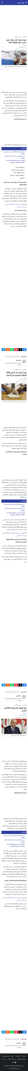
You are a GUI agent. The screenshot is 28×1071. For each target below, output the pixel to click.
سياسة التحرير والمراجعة (8, 1056)
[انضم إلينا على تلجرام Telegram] (13, 1062)
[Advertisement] (14, 20)
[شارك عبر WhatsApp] (11, 349)
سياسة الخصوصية (21, 1059)
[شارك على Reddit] (7, 349)
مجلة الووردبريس (12, 1068)
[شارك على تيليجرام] (3, 349)
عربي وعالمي (17, 36)
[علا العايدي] (24, 361)
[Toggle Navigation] (26, 2)
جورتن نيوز (20, 2)
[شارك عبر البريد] (16, 349)
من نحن (4, 1059)
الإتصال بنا (17, 1056)
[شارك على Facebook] (24, 349)
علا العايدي (24, 45)
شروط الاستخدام (12, 1059)
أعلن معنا (24, 1056)
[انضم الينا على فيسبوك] (15, 1062)
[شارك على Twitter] (20, 349)
